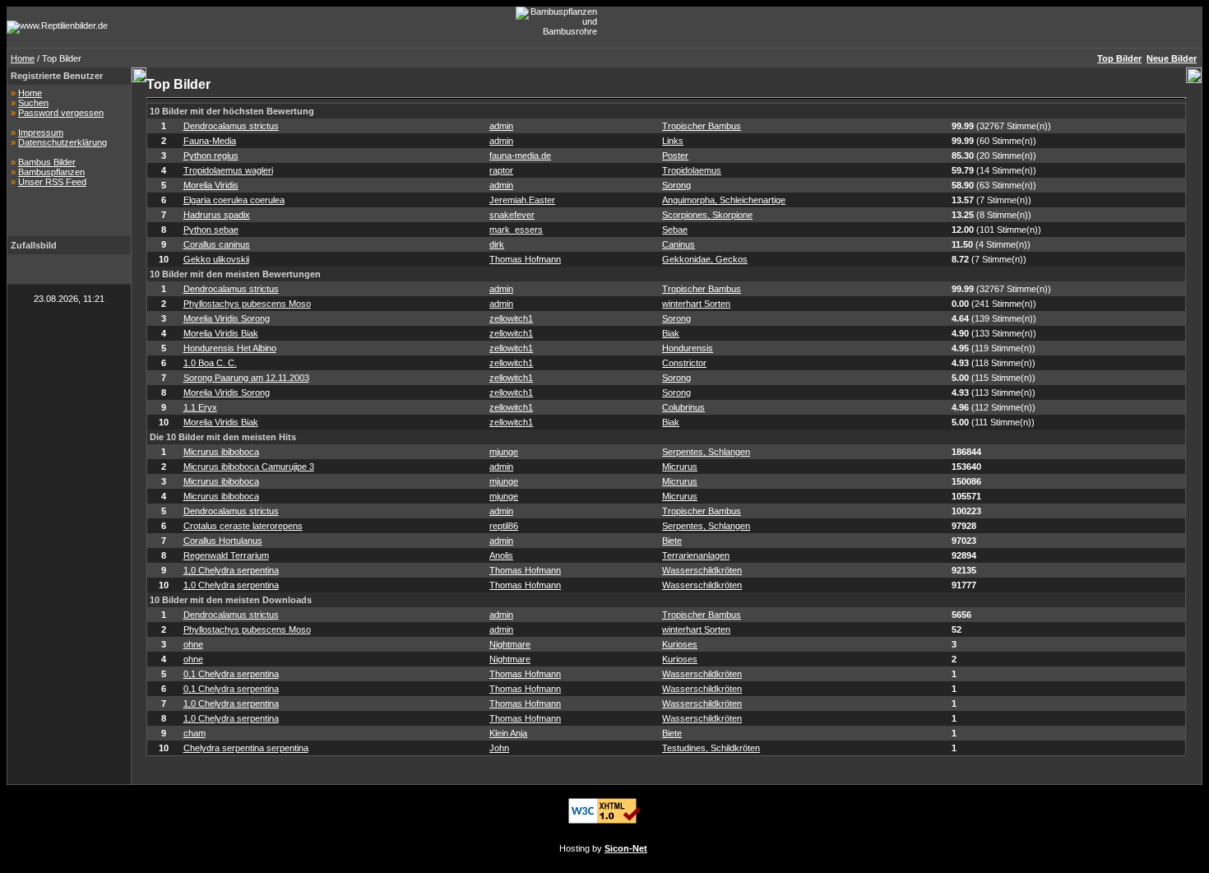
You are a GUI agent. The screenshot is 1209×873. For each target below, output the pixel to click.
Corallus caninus (216, 244)
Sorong (676, 185)
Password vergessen (61, 113)
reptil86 (503, 526)
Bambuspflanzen (51, 172)
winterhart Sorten (696, 304)
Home (23, 58)
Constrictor (684, 363)
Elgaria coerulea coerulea (234, 200)
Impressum (40, 132)
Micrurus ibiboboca (221, 452)
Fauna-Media (209, 141)
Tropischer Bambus (701, 126)
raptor (501, 170)
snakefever (512, 215)
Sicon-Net (625, 848)
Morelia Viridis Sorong (226, 318)
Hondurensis (687, 348)
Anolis (501, 555)
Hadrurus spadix (216, 215)
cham (194, 733)
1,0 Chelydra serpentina (231, 570)
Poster (675, 155)
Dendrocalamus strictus (231, 126)
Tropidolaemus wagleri (228, 170)
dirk (496, 244)
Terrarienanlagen (696, 555)
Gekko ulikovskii (216, 259)
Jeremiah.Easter (522, 200)
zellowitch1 (511, 318)
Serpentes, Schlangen (706, 452)
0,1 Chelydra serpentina (231, 674)
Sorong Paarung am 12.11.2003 (246, 378)
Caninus (678, 244)
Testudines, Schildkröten (711, 748)
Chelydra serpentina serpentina (245, 748)
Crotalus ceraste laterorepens (243, 526)
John (499, 748)
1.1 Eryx (200, 407)
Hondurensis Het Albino (229, 348)
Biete (672, 541)
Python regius (211, 155)
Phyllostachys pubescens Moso (247, 304)
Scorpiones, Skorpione (707, 215)
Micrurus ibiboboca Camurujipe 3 (248, 466)
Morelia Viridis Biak (220, 333)
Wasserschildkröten (702, 570)
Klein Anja (508, 733)
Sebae (675, 230)
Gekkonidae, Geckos (705, 259)
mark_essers (516, 230)
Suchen (33, 103)
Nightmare (509, 644)
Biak (670, 333)
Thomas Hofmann (525, 259)
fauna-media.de (520, 155)
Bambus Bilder (47, 162)
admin (501, 126)
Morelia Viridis (211, 185)
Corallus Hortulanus (222, 541)
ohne (193, 644)
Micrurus (679, 466)
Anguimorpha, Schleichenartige (723, 200)
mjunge (503, 452)
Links (672, 141)
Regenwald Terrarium (226, 555)
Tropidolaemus (691, 170)
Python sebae (211, 230)
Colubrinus (683, 407)
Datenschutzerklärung (62, 142)
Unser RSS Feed (52, 182)
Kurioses (679, 644)
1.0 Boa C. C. (210, 363)
